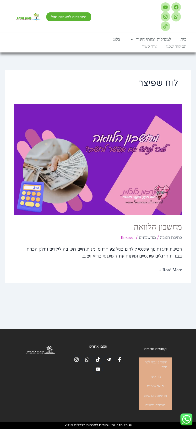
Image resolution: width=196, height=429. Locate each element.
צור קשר (149, 46)
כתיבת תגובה (171, 237)
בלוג (116, 39)
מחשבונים (147, 237)
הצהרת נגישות (155, 405)
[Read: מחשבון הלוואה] (98, 159)
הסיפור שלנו (176, 46)
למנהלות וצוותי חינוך (153, 39)
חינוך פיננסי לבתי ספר (155, 364)
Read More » (170, 269)
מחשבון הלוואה (158, 226)
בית (183, 39)
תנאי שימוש (155, 386)
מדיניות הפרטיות (155, 396)
